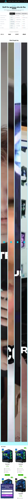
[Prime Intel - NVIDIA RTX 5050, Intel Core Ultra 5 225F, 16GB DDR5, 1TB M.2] (7, 456)
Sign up (7, 495)
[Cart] (26, 1)
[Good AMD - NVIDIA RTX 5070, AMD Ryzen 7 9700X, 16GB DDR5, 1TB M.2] (20, 485)
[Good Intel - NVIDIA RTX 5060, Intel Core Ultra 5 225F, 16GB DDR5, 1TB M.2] (20, 456)
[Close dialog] (12, 484)
